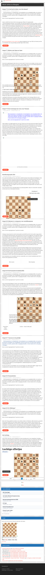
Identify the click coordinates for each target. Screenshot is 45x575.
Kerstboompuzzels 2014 (8, 174)
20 (19, 110)
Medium (9, 539)
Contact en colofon (6, 568)
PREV (11, 478)
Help (16, 539)
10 (23, 479)
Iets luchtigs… (6, 435)
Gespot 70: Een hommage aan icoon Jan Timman (15, 108)
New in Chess (26, 25)
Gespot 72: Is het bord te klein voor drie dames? (15, 9)
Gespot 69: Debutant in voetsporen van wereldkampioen (17, 221)
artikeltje (12, 443)
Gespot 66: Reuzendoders (9, 376)
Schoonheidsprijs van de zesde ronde (12, 41)
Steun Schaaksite (19, 568)
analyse (36, 284)
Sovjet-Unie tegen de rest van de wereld (23, 240)
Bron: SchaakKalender (5, 513)
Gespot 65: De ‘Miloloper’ (8, 408)
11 (26, 479)
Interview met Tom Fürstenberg (16, 560)
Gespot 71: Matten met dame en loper (12, 50)
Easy (6, 539)
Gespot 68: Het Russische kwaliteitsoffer (13, 270)
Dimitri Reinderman (6, 548)
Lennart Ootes (10, 570)
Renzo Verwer (5, 560)
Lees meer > (5, 45)
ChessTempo (4, 541)
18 (30, 479)
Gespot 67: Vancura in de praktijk (11, 338)
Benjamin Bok (39, 35)
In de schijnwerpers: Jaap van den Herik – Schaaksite (13, 558)
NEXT (34, 478)
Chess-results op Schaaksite (18, 548)
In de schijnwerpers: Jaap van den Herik (17, 551)
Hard (13, 539)
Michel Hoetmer (5, 555)
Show (3, 539)
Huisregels (18, 570)
